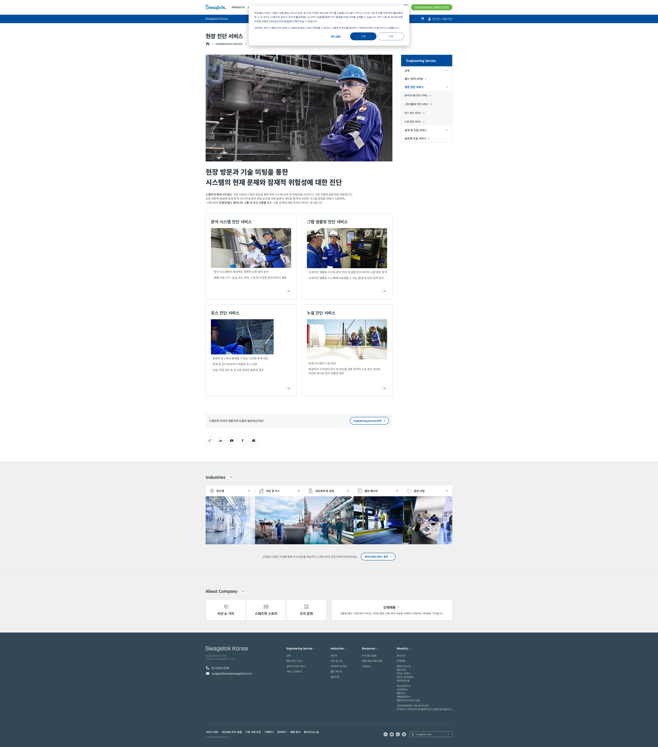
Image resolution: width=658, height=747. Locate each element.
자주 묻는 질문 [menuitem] (369, 655)
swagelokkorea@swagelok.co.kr (231, 673)
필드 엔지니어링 (414, 79)
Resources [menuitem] (368, 648)
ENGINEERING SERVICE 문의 (432, 7)
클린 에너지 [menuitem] (336, 671)
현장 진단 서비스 (414, 87)
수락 (363, 36)
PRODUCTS (238, 7)
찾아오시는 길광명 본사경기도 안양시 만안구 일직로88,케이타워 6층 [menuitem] (405, 673)
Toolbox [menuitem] (366, 666)
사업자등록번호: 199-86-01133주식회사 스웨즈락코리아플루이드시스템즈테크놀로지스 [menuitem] (424, 707)
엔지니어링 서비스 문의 (376, 556)
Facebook (243, 441)
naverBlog (404, 734)
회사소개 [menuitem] (401, 655)
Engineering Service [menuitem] (299, 648)
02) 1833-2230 (220, 668)
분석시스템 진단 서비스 (416, 95)
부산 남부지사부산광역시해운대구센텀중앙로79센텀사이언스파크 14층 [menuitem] (408, 693)
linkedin (221, 441)
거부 (390, 36)
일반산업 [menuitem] (335, 676)
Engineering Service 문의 (368, 420)
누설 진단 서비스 (413, 121)
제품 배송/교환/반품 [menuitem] (372, 661)
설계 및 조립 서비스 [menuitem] (296, 666)
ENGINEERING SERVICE (229, 44)
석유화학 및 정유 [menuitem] (339, 666)
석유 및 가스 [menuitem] (337, 661)
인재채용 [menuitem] (401, 661)
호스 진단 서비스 (413, 112)
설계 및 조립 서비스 (416, 130)
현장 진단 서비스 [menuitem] (294, 661)
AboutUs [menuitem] (402, 648)
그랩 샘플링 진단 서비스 (417, 104)
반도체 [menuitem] (334, 655)
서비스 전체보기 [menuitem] (294, 671)
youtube (232, 441)
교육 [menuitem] (288, 655)
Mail (254, 441)
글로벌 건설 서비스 (415, 138)
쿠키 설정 (336, 36)
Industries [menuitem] (337, 648)
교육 (407, 70)
